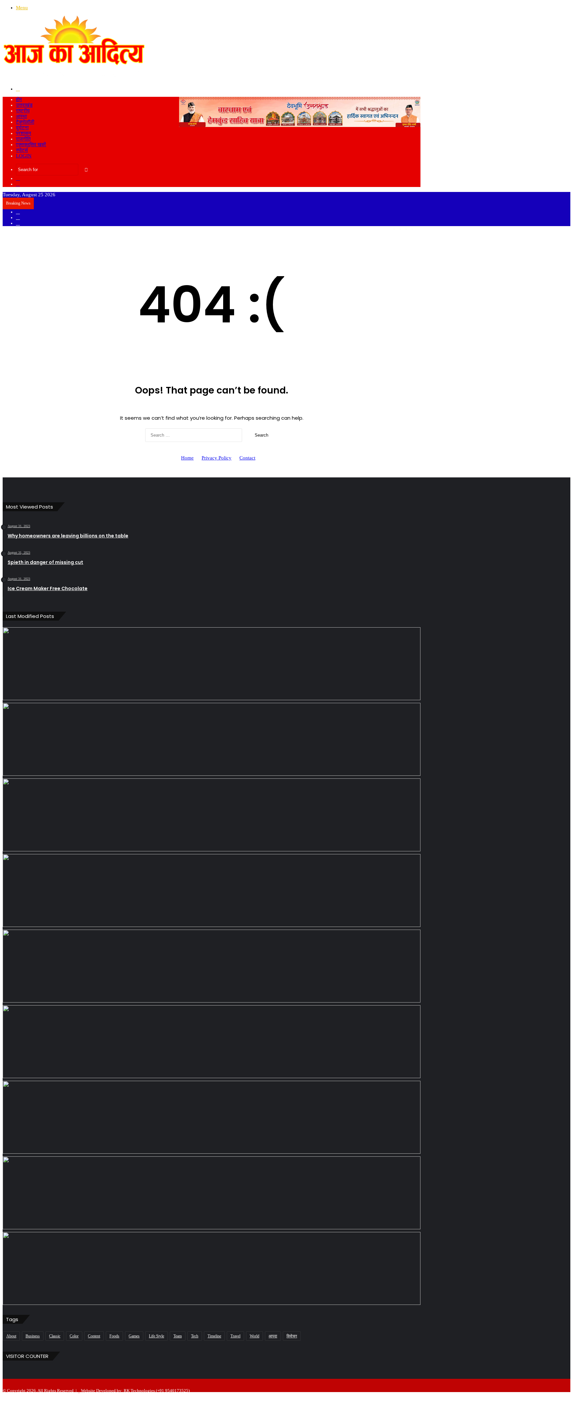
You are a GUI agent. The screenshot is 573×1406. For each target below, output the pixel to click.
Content (94, 1336)
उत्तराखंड (24, 105)
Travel (235, 1336)
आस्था (21, 116)
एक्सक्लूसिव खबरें (31, 144)
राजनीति (23, 139)
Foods (114, 1336)
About (11, 1336)
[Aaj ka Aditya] (74, 78)
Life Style (156, 1336)
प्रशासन (23, 133)
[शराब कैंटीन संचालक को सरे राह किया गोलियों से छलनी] (211, 966)
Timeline (214, 1336)
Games (134, 1336)
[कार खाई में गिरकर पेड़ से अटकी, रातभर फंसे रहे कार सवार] (211, 663)
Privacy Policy (216, 457)
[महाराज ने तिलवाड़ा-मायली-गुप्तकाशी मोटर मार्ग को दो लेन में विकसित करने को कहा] (211, 1268)
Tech (194, 1336)
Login (24, 155)
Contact (247, 457)
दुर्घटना (22, 127)
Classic (54, 1336)
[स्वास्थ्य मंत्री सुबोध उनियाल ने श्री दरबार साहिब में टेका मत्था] (211, 890)
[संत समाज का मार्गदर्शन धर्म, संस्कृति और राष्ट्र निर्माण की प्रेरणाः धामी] (211, 1117)
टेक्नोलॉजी (25, 122)
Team (177, 1336)
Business (33, 1336)
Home (187, 457)
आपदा (273, 1336)
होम (19, 99)
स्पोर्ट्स (22, 150)
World (254, 1336)
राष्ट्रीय (23, 110)
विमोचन (291, 1336)
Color (74, 1336)
